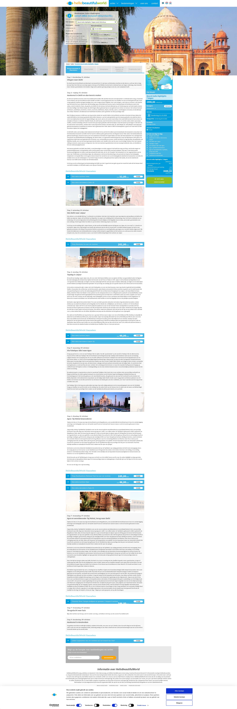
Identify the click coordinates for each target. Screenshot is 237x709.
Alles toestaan (179, 691)
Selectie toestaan (179, 697)
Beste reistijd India (102, 685)
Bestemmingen (127, 3)
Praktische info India (134, 685)
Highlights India (113, 685)
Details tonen (141, 705)
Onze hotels (88, 69)
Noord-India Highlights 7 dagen (89, 64)
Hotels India (123, 685)
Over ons (144, 3)
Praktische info (135, 69)
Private (150, 130)
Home (68, 64)
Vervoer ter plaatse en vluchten (119, 69)
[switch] (96, 705)
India (72, 64)
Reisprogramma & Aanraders (73, 69)
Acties (112, 3)
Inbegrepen (104, 69)
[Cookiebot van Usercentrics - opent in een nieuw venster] (54, 705)
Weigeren (179, 703)
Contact (154, 3)
